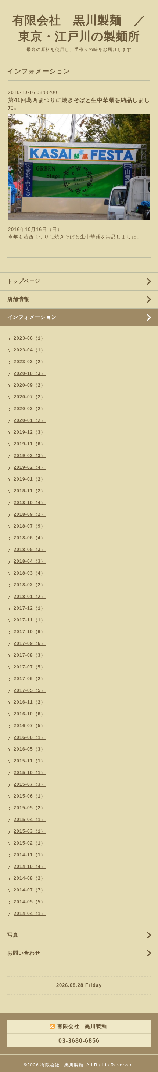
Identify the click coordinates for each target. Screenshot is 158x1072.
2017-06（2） (30, 678)
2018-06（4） (30, 537)
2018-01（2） (30, 596)
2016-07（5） (30, 725)
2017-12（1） (30, 608)
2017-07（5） (30, 667)
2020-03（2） (30, 408)
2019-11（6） (30, 443)
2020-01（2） (30, 420)
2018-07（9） (30, 526)
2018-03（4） (30, 573)
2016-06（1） (30, 737)
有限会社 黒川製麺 (61, 1065)
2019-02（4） (30, 467)
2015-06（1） (30, 796)
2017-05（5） (30, 690)
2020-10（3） (30, 373)
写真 (12, 935)
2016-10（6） (30, 714)
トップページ (23, 281)
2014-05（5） (30, 901)
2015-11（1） (30, 760)
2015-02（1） (30, 843)
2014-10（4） (30, 866)
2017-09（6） (30, 643)
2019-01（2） (30, 479)
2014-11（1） (30, 854)
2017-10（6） (30, 631)
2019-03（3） (30, 455)
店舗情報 (18, 299)
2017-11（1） (30, 620)
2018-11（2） (30, 490)
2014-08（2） (30, 878)
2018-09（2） (30, 514)
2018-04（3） (30, 561)
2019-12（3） (30, 432)
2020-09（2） (30, 385)
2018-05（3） (30, 549)
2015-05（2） (30, 807)
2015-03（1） (30, 831)
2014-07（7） (30, 890)
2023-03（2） (30, 361)
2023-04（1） (30, 350)
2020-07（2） (30, 397)
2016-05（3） (30, 749)
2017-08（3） (30, 655)
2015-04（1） (30, 819)
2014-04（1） (30, 913)
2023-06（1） (30, 338)
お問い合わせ (23, 953)
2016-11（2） (30, 702)
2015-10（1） (30, 772)
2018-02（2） (30, 584)
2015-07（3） (30, 784)
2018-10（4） (30, 502)
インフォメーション (32, 317)
